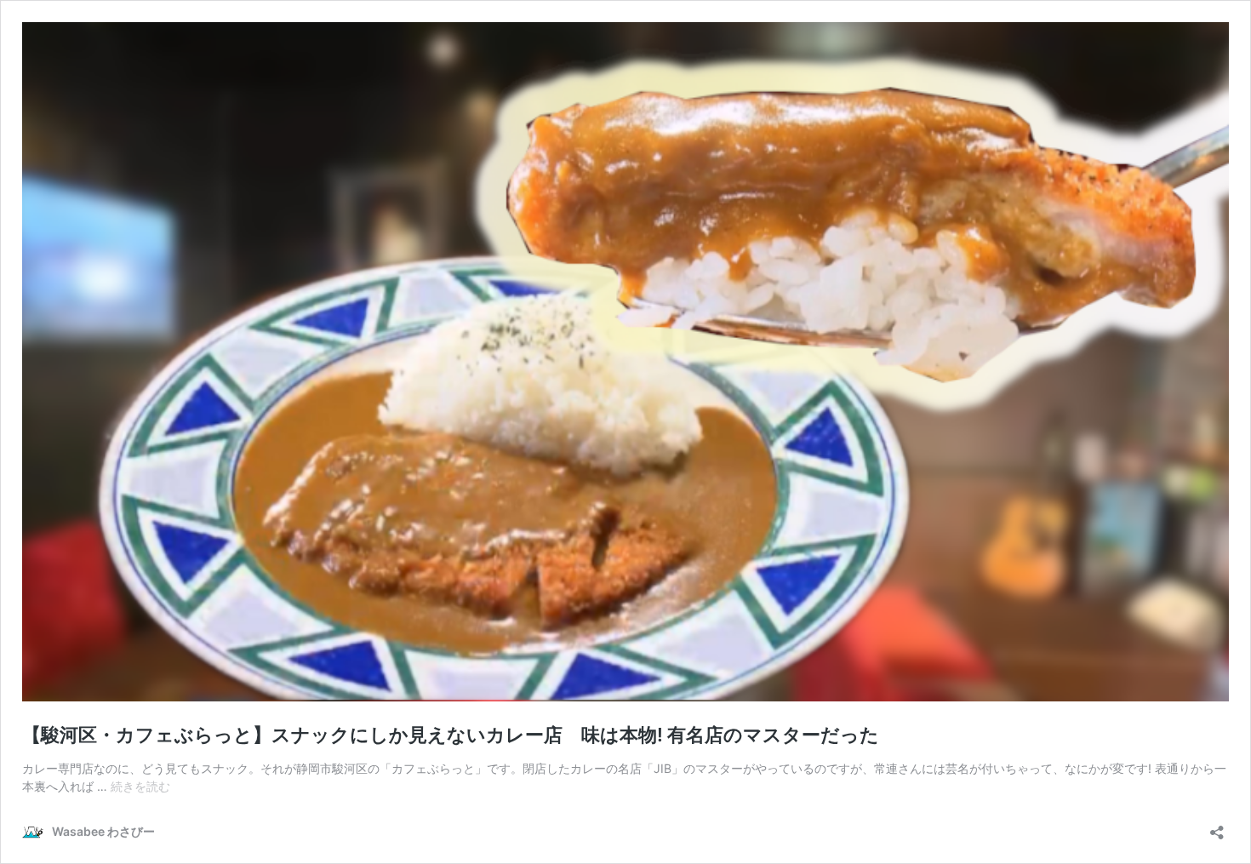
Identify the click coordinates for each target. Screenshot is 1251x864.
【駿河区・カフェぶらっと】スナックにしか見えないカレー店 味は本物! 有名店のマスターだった (450, 735)
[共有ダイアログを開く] (1217, 827)
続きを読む (140, 786)
